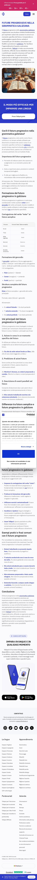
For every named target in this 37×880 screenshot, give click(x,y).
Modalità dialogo (24, 772)
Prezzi (21, 810)
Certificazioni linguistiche (26, 775)
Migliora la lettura (24, 784)
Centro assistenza (24, 817)
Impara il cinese (6, 775)
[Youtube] (16, 728)
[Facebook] (21, 728)
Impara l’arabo (6, 772)
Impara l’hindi (6, 778)
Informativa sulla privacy (26, 820)
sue (9, 209)
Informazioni (23, 801)
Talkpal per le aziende (8, 804)
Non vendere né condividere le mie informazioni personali (18, 462)
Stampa (21, 807)
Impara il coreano (7, 784)
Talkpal (14, 48)
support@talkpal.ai (22, 721)
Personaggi (22, 754)
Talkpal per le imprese (8, 807)
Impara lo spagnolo (7, 748)
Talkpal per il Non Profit (9, 810)
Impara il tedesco (7, 757)
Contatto (21, 813)
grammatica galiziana (27, 30)
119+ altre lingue (7, 791)
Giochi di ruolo (23, 751)
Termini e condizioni (25, 826)
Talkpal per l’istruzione (8, 801)
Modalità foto (23, 760)
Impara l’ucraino (7, 760)
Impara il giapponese (8, 781)
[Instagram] (5, 728)
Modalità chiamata (24, 763)
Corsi (20, 748)
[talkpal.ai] (3, 14)
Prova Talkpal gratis (18, 116)
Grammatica (23, 745)
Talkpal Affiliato (6, 820)
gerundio (5, 205)
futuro (5, 30)
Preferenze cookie (24, 823)
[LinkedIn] (26, 728)
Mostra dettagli (26, 446)
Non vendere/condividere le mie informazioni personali (26, 844)
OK (18, 454)
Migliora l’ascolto (24, 778)
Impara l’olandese (7, 763)
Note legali (22, 850)
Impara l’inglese (7, 745)
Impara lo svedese (7, 766)
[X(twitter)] (32, 728)
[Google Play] (27, 697)
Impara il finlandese (8, 769)
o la (25, 147)
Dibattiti (21, 757)
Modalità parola (24, 769)
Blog (20, 804)
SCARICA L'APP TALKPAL (19, 636)
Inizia (27, 14)
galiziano (20, 44)
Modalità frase (23, 766)
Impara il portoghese (8, 787)
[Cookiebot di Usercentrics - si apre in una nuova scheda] (26, 415)
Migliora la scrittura (25, 787)
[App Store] (9, 697)
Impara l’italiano (7, 754)
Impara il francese (7, 751)
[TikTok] (10, 728)
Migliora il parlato (24, 781)
